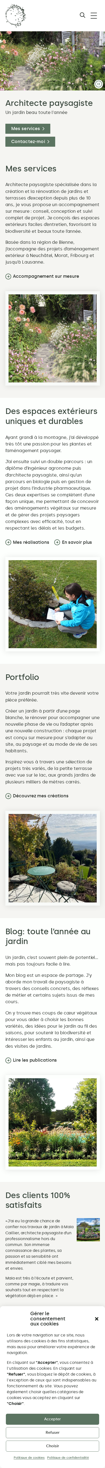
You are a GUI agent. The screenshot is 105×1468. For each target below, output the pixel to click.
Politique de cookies (29, 1457)
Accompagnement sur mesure (46, 276)
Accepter (52, 1419)
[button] (96, 1318)
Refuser (53, 1432)
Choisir (52, 1446)
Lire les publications (35, 1060)
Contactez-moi (28, 141)
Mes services (25, 128)
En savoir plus (77, 542)
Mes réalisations (31, 542)
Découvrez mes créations (41, 796)
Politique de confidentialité (68, 1457)
